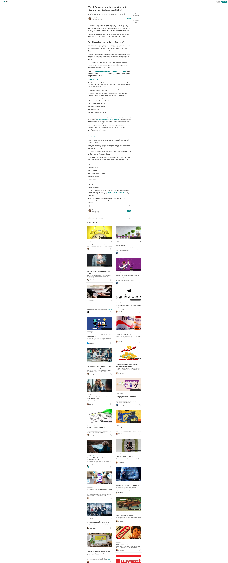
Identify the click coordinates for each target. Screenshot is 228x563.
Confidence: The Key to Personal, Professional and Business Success (99, 397)
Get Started (224, 1)
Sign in (218, 1)
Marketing (89, 394)
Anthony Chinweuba (93, 561)
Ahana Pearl (91, 343)
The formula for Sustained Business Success (127, 275)
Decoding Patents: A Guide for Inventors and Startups (98, 272)
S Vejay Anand (121, 311)
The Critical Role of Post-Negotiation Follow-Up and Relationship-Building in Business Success (99, 367)
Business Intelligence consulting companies (108, 119)
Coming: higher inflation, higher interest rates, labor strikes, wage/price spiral (128, 365)
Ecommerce (90, 486)
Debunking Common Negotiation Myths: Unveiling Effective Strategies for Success (98, 521)
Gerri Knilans (91, 404)
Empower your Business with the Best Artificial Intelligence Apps (99, 335)
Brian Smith (91, 311)
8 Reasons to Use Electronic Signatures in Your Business (99, 303)
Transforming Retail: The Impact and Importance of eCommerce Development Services (99, 490)
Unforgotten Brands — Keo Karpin (125, 456)
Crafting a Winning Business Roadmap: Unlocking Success (126, 397)
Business (91, 202)
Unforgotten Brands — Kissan (123, 334)
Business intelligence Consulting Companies (109, 71)
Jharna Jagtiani (92, 248)
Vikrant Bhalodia (92, 498)
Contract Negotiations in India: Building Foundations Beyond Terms (97, 428)
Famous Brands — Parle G (122, 544)
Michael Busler (121, 373)
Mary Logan (120, 492)
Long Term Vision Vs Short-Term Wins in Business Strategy (126, 244)
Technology (119, 482)
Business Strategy (120, 393)
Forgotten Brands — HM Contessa (125, 515)
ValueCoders (93, 80)
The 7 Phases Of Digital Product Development (128, 485)
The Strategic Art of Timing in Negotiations (98, 244)
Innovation (89, 269)
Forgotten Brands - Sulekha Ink (124, 427)
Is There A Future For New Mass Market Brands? (128, 305)
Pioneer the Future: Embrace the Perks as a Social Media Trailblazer (98, 458)
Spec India (92, 136)
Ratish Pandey (121, 252)
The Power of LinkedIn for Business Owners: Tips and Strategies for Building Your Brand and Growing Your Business (99, 553)
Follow (129, 18)
